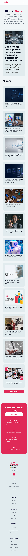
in (14, 474)
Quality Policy (14, 550)
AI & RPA (14, 489)
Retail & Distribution (14, 530)
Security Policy (14, 547)
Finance (14, 527)
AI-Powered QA (14, 492)
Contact (14, 503)
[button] (23, 3)
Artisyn (14, 512)
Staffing (14, 483)
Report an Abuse (14, 544)
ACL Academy (14, 542)
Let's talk (14, 414)
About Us (14, 501)
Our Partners (14, 518)
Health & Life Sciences (14, 533)
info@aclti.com (14, 470)
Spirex (14, 515)
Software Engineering (14, 486)
